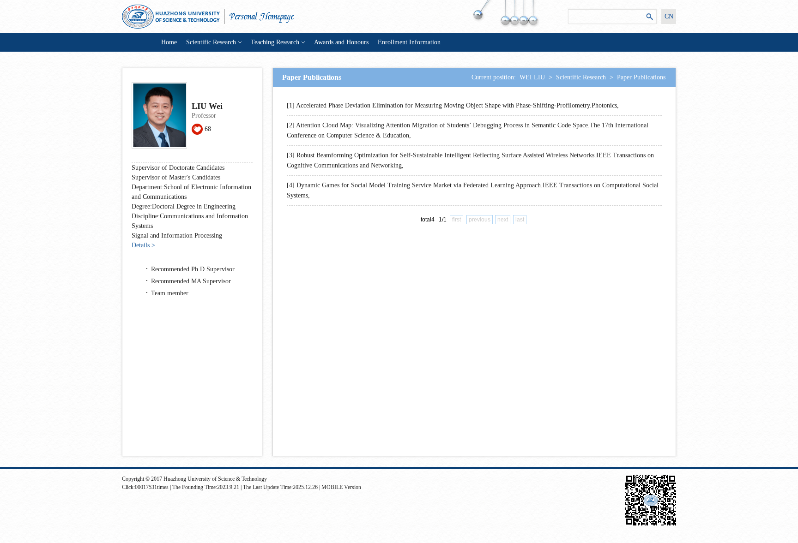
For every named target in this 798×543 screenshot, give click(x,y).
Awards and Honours (341, 42)
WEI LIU (532, 77)
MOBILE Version (341, 487)
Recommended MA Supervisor (191, 281)
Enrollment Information (409, 42)
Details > (143, 245)
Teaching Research (275, 42)
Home (169, 42)
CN (669, 16)
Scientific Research (211, 42)
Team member (169, 293)
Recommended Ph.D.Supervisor (193, 269)
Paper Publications (641, 77)
